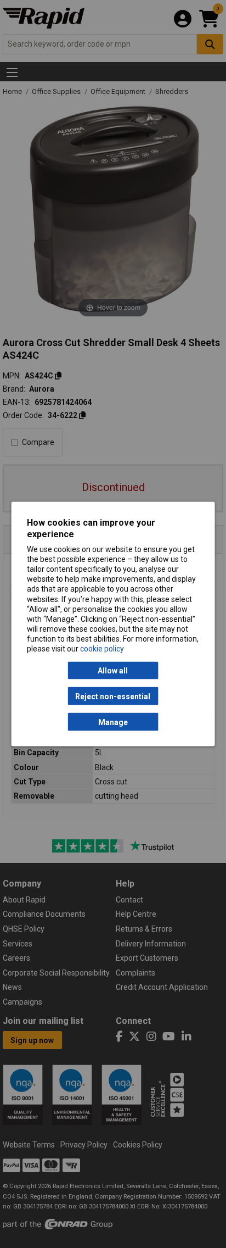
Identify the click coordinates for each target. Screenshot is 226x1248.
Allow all (113, 670)
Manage (113, 721)
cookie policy (102, 648)
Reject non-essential (112, 696)
